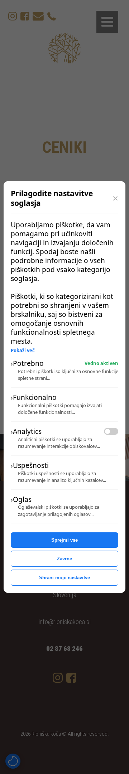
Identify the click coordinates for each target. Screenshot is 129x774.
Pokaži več (23, 351)
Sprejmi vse (64, 540)
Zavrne (64, 558)
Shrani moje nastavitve (64, 577)
